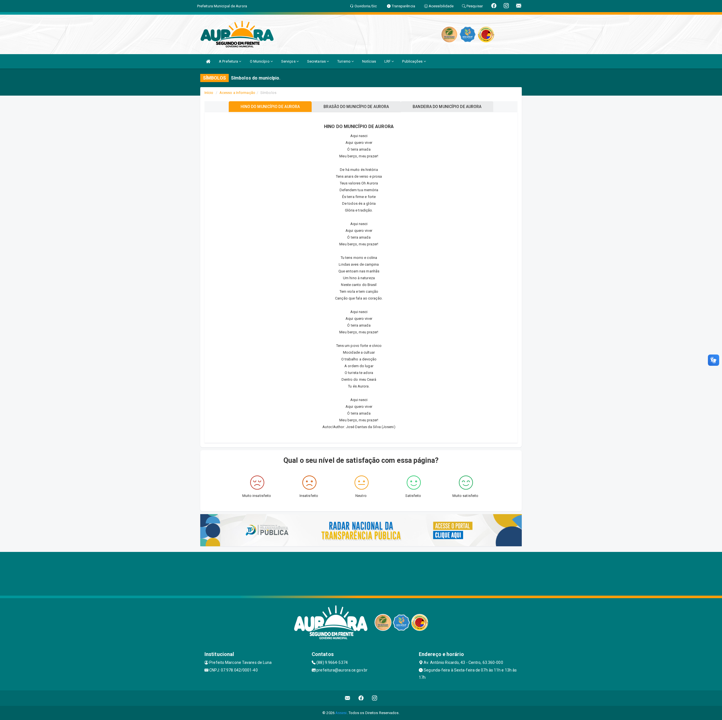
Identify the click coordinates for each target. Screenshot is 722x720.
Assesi (341, 713)
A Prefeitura (229, 61)
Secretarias (317, 61)
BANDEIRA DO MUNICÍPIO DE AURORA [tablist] (447, 106)
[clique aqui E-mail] (348, 698)
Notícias (369, 61)
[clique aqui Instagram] (375, 698)
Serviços (288, 61)
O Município (260, 61)
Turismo (344, 61)
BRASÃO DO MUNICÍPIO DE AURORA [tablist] (356, 106)
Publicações (412, 61)
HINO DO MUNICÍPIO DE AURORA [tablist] (270, 106)
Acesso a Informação (237, 93)
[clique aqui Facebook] (361, 698)
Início (208, 93)
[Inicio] (208, 61)
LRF (387, 61)
